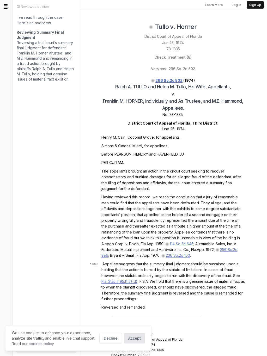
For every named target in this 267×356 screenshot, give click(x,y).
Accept (134, 338)
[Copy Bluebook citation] (202, 27)
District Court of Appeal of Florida (173, 36)
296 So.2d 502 (169, 80)
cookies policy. (41, 343)
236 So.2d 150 (178, 255)
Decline (111, 338)
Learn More (214, 5)
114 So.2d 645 (181, 244)
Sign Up (255, 5)
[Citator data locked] (151, 27)
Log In (236, 5)
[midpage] (6, 6)
